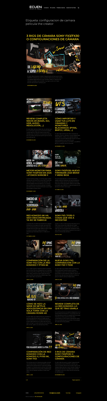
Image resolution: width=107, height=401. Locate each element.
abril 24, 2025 (58, 324)
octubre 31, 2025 (59, 189)
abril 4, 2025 (29, 374)
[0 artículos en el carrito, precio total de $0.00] (78, 7)
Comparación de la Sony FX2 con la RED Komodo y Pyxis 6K (38, 262)
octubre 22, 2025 (30, 236)
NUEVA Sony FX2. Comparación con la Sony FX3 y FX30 (67, 262)
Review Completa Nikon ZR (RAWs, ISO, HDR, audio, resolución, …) (38, 122)
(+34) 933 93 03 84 (39, 393)
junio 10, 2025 (58, 279)
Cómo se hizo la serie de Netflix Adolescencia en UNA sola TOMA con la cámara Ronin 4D (39, 308)
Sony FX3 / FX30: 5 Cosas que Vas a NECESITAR (64, 217)
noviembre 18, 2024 (32, 85)
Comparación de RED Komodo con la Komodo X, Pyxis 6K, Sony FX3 (38, 355)
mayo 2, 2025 (29, 327)
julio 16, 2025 (58, 234)
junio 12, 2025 (29, 279)
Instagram (78, 393)
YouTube (68, 393)
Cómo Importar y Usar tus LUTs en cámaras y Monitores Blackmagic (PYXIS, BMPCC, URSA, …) (66, 124)
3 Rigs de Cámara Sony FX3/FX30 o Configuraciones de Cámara (52, 37)
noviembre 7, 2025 (31, 191)
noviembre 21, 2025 (60, 146)
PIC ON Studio (38, 396)
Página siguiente (76, 379)
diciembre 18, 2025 (31, 140)
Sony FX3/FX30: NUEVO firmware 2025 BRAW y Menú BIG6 (67, 172)
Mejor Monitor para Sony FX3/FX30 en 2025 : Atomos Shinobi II (39, 172)
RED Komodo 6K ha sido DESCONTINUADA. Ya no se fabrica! (38, 217)
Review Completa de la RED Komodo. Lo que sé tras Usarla (67, 306)
